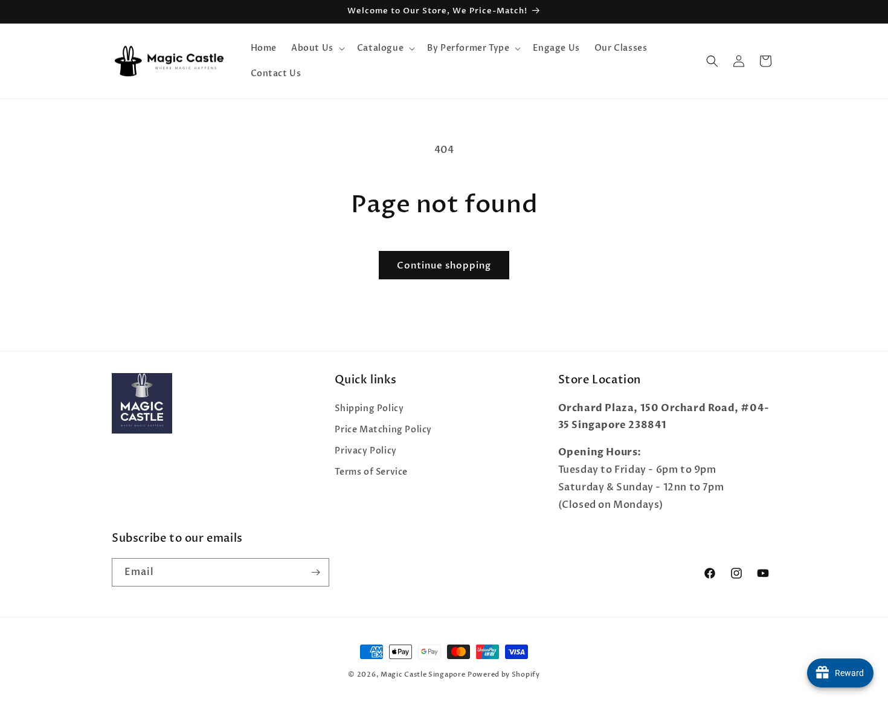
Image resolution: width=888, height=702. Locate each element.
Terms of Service (371, 472)
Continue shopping (444, 265)
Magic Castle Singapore (423, 674)
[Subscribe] (315, 572)
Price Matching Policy (383, 429)
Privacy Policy (365, 451)
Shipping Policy (369, 408)
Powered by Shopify (504, 674)
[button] (317, 48)
